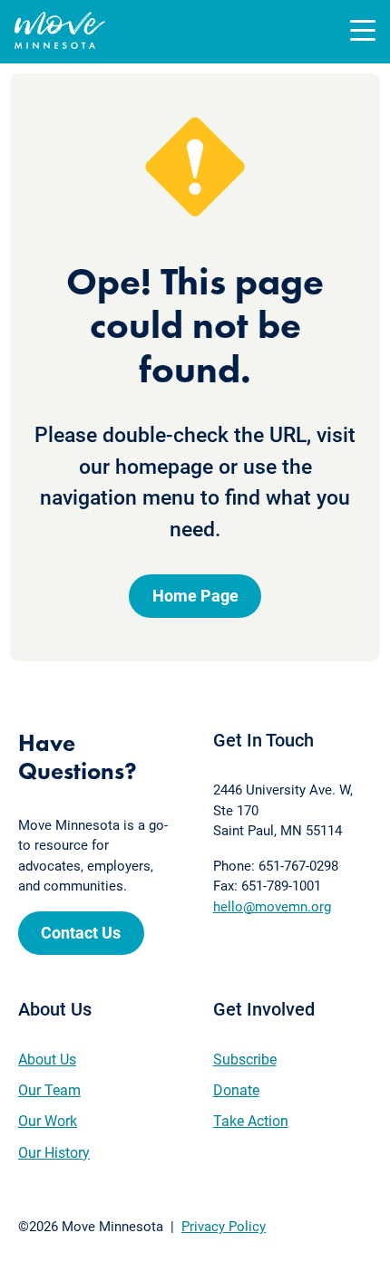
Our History (54, 1152)
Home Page (195, 595)
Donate (236, 1090)
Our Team (49, 1090)
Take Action (250, 1121)
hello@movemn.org (272, 907)
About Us (47, 1059)
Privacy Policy (223, 1226)
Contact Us (81, 932)
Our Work (47, 1121)
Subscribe (245, 1059)
